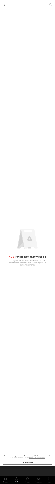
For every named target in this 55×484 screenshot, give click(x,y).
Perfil (16, 482)
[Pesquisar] (50, 4)
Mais (49, 482)
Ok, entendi (27, 462)
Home (5, 482)
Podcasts (39, 482)
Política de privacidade (37, 458)
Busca (28, 482)
